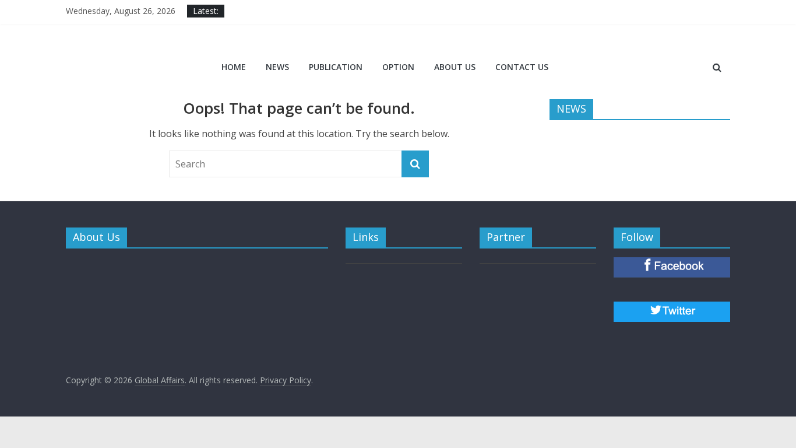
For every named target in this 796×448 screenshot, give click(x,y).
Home (233, 66)
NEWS (277, 66)
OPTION (398, 66)
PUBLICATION (335, 66)
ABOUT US (455, 66)
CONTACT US (521, 66)
